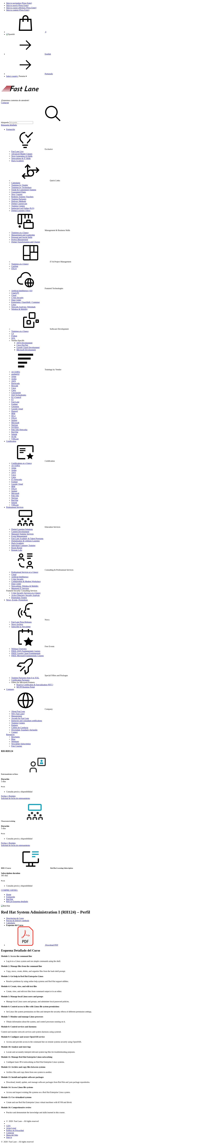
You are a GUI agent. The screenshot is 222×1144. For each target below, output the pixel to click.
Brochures (15, 737)
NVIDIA (15, 427)
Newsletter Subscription (21, 744)
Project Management (19, 239)
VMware (15, 439)
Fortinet (14, 404)
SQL (13, 338)
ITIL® (14, 269)
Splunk (14, 434)
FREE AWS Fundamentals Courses (25, 651)
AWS (13, 381)
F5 (12, 399)
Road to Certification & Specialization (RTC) (34, 685)
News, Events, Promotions (17, 600)
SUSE (13, 436)
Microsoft (15, 423)
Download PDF (51, 945)
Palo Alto (15, 496)
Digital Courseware (19, 204)
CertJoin (14, 266)
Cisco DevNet (22, 345)
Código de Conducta (19, 727)
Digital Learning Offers (20, 210)
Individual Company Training (23, 545)
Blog (13, 739)
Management (16, 716)
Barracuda (15, 383)
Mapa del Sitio (12, 1135)
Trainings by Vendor (19, 185)
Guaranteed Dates (18, 192)
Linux (13, 304)
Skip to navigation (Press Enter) (19, 3)
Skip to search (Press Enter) (17, 5)
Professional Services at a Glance (24, 572)
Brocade (14, 386)
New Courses (16, 194)
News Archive (17, 624)
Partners (14, 725)
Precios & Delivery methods (17, 921)
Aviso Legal (11, 1128)
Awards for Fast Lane (20, 718)
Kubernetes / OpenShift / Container (25, 302)
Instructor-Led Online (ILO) (22, 208)
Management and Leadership (23, 235)
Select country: (12, 76)
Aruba (13, 379)
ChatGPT (15, 293)
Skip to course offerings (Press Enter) (21, 8)
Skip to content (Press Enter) (17, 10)
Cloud (13, 295)
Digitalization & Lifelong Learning (25, 541)
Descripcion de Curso (15, 918)
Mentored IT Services (20, 588)
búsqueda (5, 122)
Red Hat (14, 432)
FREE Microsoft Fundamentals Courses (27, 656)
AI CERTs (15, 372)
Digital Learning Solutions (22, 529)
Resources (10, 734)
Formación (10, 129)
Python (14, 336)
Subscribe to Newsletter (21, 627)
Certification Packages (20, 680)
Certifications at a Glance (21, 463)
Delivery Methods (18, 201)
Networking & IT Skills (21, 158)
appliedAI (15, 374)
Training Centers (18, 206)
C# (12, 333)
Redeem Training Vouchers (22, 197)
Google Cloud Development (27, 347)
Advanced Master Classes (21, 154)
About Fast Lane (18, 711)
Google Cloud (17, 409)
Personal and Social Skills (21, 237)
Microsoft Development (26, 350)
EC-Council (16, 397)
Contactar (5, 103)
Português (49, 74)
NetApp (14, 425)
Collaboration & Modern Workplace (26, 581)
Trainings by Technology (21, 187)
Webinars (15, 741)
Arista (13, 376)
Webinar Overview (19, 649)
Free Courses (16, 746)
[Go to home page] (20, 98)
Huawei (14, 411)
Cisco (13, 388)
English (48, 54)
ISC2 (13, 416)
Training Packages (18, 199)
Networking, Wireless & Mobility (24, 586)
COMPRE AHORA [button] (9, 890)
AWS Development (24, 343)
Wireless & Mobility (19, 309)
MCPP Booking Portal (25, 687)
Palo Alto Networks (19, 430)
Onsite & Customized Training (23, 190)
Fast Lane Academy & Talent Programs (27, 538)
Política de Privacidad (15, 1130)
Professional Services (14, 507)
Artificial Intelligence (19, 577)
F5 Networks (16, 479)
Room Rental (16, 548)
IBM (13, 413)
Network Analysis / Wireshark (23, 307)
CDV (8, 1126)
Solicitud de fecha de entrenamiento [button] (15, 798)
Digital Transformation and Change (25, 242)
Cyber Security (17, 298)
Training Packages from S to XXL (25, 678)
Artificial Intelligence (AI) (21, 291)
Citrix (13, 390)
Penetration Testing (19, 598)
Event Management (19, 536)
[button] (23, 76)
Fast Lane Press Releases (21, 622)
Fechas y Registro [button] (8, 796)
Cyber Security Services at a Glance (25, 593)
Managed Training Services (22, 534)
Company (10, 689)
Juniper (14, 420)
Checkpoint (16, 393)
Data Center (16, 300)
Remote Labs (16, 550)
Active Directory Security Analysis (25, 595)
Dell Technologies (18, 395)
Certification (11, 441)
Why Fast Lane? (18, 714)
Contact (14, 732)
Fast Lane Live (17, 151)
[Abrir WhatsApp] (215, 1137)
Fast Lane (15, 402)
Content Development (20, 532)
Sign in (9, 1137)
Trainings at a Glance (20, 233)
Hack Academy (17, 161)
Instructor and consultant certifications (26, 721)
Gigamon (15, 406)
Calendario (15, 183)
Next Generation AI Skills (21, 156)
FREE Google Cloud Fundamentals (25, 653)
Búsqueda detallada (9, 125)
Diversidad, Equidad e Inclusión (24, 730)
